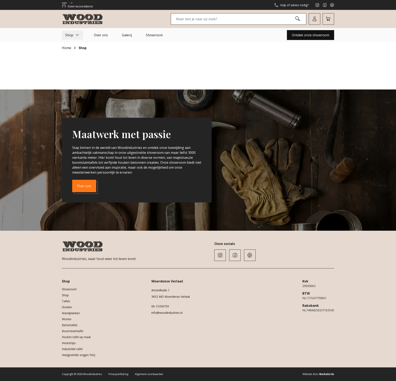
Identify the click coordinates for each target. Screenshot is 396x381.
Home (66, 48)
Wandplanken (71, 313)
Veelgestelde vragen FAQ (78, 355)
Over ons (101, 35)
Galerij (127, 35)
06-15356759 (160, 306)
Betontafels (70, 325)
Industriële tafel (72, 349)
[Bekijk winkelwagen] (328, 19)
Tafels (66, 301)
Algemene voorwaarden (149, 374)
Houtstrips (69, 343)
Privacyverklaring (118, 374)
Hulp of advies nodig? (294, 5)
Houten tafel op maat (76, 337)
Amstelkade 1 (160, 290)
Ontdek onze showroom (310, 35)
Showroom (154, 35)
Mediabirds (326, 374)
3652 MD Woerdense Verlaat (170, 297)
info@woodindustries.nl (167, 313)
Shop (69, 35)
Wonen (66, 319)
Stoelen (67, 307)
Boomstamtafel (72, 331)
